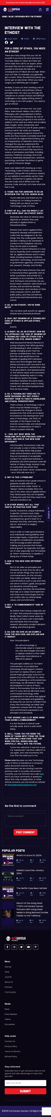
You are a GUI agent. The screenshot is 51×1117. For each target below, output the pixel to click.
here (41, 774)
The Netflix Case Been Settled (31, 888)
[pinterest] (35, 947)
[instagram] (14, 947)
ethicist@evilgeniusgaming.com (22, 785)
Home (4, 16)
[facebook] (7, 947)
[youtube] (28, 947)
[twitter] (21, 947)
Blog (11, 16)
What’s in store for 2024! (29, 855)
